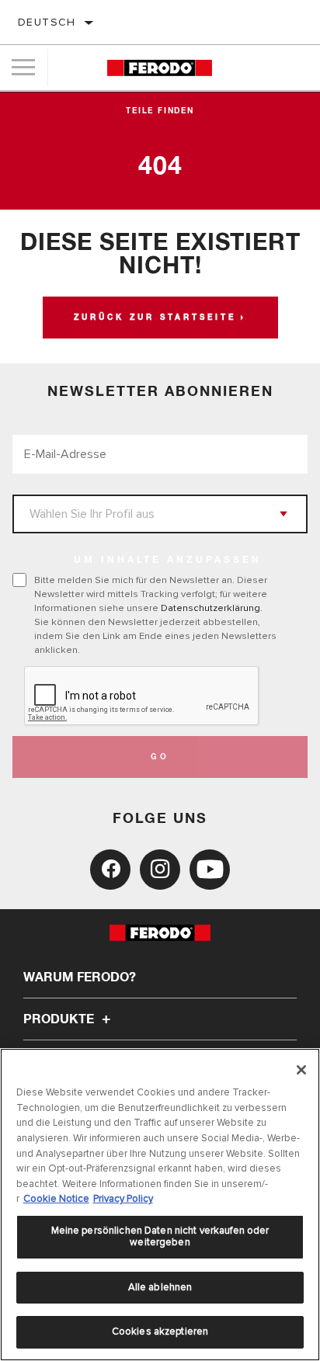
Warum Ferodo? (79, 977)
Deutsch (47, 22)
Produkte (60, 1019)
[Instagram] (160, 869)
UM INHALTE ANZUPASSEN (168, 560)
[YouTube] (210, 869)
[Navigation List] (23, 67)
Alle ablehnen (160, 1287)
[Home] (159, 68)
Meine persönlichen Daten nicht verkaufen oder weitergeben (160, 1236)
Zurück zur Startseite (155, 317)
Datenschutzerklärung (210, 608)
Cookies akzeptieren (160, 1331)
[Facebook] (110, 869)
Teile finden (160, 111)
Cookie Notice (56, 1199)
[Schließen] (301, 1070)
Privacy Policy (123, 1199)
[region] (160, 1204)
